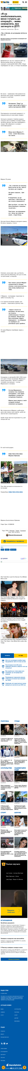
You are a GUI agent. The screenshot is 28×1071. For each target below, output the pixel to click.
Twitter (17, 530)
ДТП (2, 549)
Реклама (3, 1060)
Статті (2, 1015)
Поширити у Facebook (15, 541)
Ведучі (2, 1034)
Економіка (17, 1021)
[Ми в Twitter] (7, 1044)
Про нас (3, 1057)
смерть (7, 549)
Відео (2, 1009)
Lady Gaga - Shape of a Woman (14, 879)
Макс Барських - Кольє (12, 876)
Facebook (23, 530)
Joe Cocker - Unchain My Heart (14, 873)
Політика (5, 721)
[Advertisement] (14, 80)
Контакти (3, 1054)
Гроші (17, 721)
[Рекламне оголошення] (14, 8)
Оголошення (6, 920)
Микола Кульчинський (15, 535)
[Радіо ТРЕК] (5, 2)
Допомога (13, 549)
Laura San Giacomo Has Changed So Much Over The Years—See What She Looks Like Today (14, 641)
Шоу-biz (17, 813)
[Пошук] (23, 2)
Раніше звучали (5, 1037)
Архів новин (4, 1048)
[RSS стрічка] (2, 1044)
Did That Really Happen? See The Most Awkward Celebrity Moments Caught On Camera (13, 598)
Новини (3, 1012)
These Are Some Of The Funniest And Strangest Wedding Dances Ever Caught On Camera (13, 619)
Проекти (3, 1031)
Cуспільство (6, 768)
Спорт (3, 813)
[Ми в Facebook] (4, 1044)
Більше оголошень (14, 959)
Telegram (12, 530)
